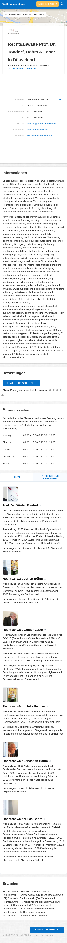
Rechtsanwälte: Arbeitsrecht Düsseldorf (25, 15)
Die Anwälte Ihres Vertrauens (22, 68)
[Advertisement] (33, 85)
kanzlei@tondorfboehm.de (41, 123)
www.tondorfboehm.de (39, 135)
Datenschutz (47, 935)
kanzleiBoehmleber (37, 129)
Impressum (33, 935)
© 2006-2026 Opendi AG (15, 935)
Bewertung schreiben (21, 383)
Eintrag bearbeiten (47, 929)
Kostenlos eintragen (47, 4)
